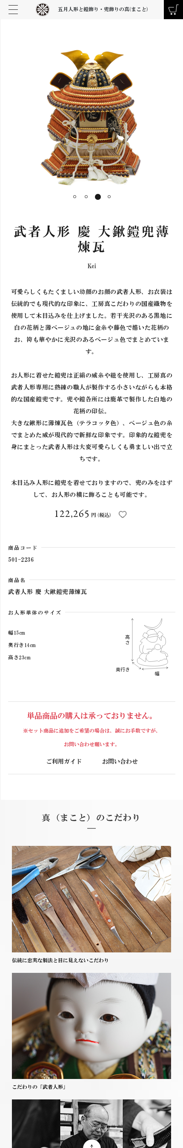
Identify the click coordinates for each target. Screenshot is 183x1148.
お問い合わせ (120, 761)
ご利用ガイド (64, 761)
